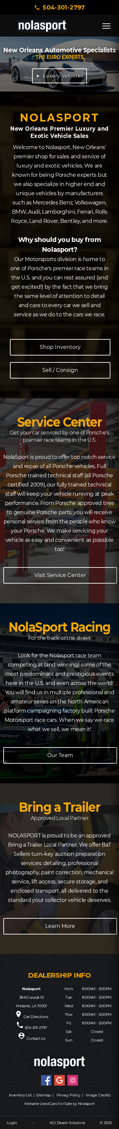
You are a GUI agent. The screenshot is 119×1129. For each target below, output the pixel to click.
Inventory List (20, 1095)
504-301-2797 (64, 7)
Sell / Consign (60, 370)
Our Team (60, 755)
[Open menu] (106, 26)
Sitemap (43, 1095)
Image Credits (98, 1095)
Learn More (60, 926)
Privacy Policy (68, 1095)
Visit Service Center (60, 575)
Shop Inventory (60, 347)
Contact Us (35, 1038)
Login (12, 1122)
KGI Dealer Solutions (67, 1122)
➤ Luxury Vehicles (59, 75)
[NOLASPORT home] (42, 26)
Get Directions (35, 1016)
